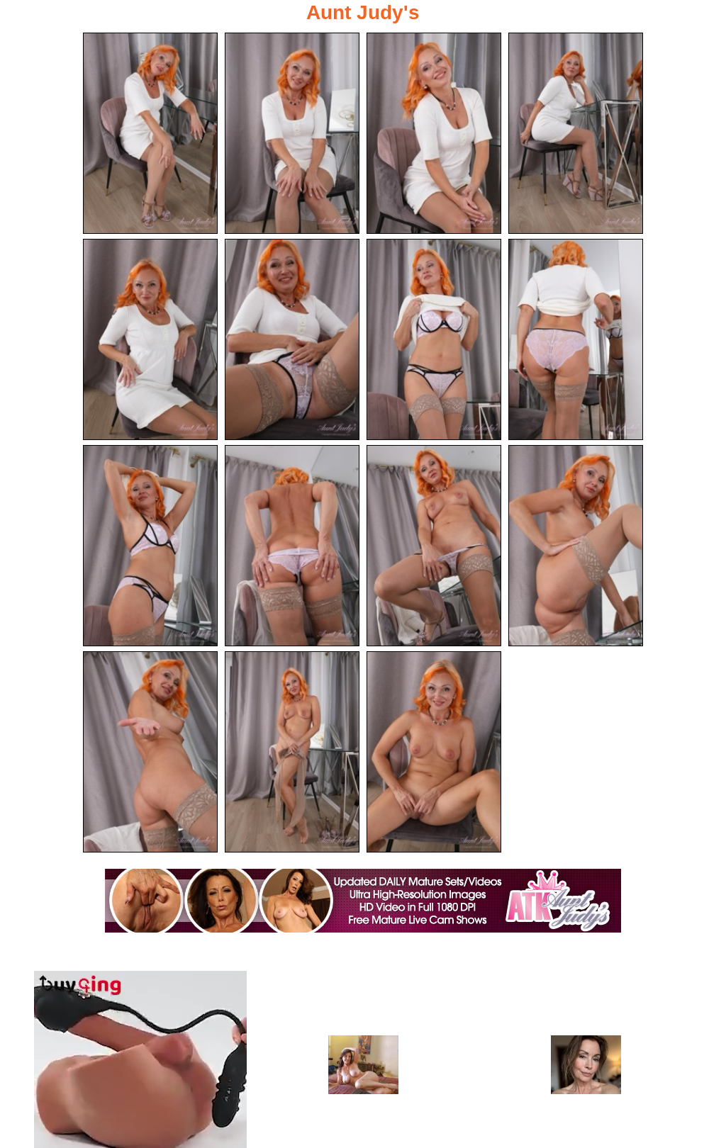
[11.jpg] (434, 545)
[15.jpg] (434, 751)
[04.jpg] (575, 133)
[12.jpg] (575, 545)
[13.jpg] (150, 751)
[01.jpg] (150, 133)
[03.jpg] (434, 133)
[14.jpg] (292, 751)
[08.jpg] (575, 339)
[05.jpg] (150, 339)
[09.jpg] (150, 545)
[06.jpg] (292, 339)
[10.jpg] (292, 545)
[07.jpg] (434, 339)
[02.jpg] (292, 133)
